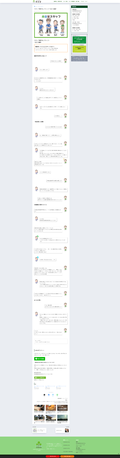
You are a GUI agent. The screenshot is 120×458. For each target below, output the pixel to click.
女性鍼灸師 (59, 402)
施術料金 (55, 1)
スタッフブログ (65, 398)
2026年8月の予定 (67, 445)
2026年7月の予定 (67, 448)
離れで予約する (67, 456)
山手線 (64, 402)
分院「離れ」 (78, 1)
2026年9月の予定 (67, 442)
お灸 (38, 401)
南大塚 (63, 401)
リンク (86, 1)
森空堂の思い (60, 1)
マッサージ (51, 401)
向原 (66, 401)
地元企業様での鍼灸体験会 (68, 451)
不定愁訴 (59, 401)
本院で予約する (52, 456)
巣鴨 (67, 402)
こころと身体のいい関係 (44, 401)
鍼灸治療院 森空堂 (46, 1)
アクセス (82, 1)
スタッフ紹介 (65, 1)
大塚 (55, 402)
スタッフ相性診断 (72, 1)
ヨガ (55, 401)
